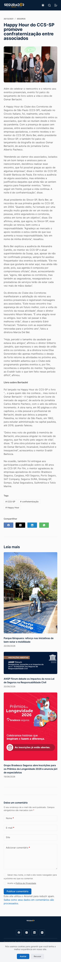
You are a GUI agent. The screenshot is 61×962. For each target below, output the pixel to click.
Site (8, 837)
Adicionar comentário (18, 847)
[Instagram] (26, 932)
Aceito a (21, 883)
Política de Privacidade (26, 883)
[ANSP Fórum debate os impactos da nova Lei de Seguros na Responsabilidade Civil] (30, 663)
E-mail (10, 827)
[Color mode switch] (42, 5)
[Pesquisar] (49, 5)
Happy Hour (12, 507)
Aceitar (23, 956)
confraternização (29, 501)
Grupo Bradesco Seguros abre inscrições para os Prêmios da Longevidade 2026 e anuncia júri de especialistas (30, 769)
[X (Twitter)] (20, 525)
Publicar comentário (17, 891)
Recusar (37, 956)
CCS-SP (10, 501)
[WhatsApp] (44, 525)
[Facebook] (8, 525)
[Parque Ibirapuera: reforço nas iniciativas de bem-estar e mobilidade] (30, 592)
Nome (10, 818)
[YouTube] (42, 932)
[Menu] (55, 5)
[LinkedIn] (32, 525)
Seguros (21, 19)
